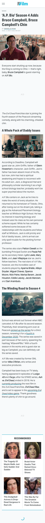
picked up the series (20, 330)
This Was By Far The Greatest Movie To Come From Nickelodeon (32, 501)
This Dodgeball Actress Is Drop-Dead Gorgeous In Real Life (12, 501)
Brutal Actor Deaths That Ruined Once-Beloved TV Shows (30, 467)
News (4, 11)
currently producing (11, 383)
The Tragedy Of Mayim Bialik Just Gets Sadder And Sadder (12, 465)
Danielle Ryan (10, 29)
